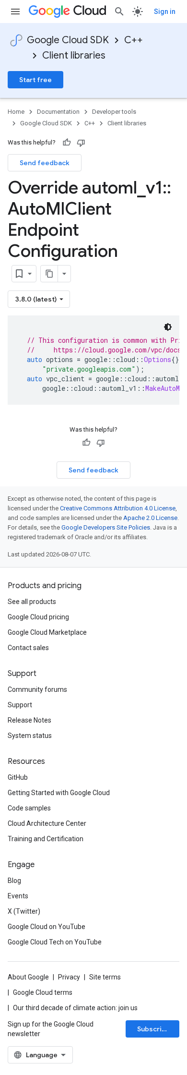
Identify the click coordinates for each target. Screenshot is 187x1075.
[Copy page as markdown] (49, 274)
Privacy (69, 977)
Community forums (37, 689)
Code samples (29, 808)
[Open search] (119, 11)
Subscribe (153, 1029)
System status (30, 735)
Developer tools (114, 111)
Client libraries (73, 55)
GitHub (18, 777)
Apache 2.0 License (150, 517)
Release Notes (29, 720)
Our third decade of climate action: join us (75, 1008)
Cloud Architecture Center (47, 823)
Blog (14, 880)
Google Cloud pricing (38, 617)
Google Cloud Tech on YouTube (55, 942)
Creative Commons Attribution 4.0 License (117, 508)
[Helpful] (66, 142)
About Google (28, 977)
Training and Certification (45, 839)
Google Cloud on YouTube (46, 926)
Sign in (164, 11)
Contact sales (28, 648)
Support (20, 705)
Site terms (105, 977)
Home (16, 111)
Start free (35, 79)
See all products (32, 601)
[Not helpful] (81, 142)
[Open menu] (15, 11)
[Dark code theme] (167, 327)
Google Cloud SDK (68, 40)
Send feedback (45, 162)
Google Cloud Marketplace (47, 632)
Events (18, 896)
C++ (133, 40)
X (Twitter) (24, 911)
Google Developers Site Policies (105, 527)
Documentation (58, 111)
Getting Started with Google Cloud (59, 793)
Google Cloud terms (42, 992)
